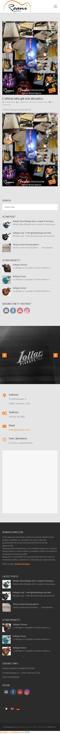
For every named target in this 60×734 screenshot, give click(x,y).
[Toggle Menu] (55, 6)
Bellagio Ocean (19, 276)
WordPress (51, 727)
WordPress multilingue (10, 732)
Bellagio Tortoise (20, 265)
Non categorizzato (40, 102)
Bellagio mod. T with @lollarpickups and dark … (33, 233)
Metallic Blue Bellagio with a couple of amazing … (34, 221)
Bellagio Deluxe (19, 288)
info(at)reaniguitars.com (19, 430)
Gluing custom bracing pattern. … (27, 245)
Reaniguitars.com (10, 727)
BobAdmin (24, 102)
